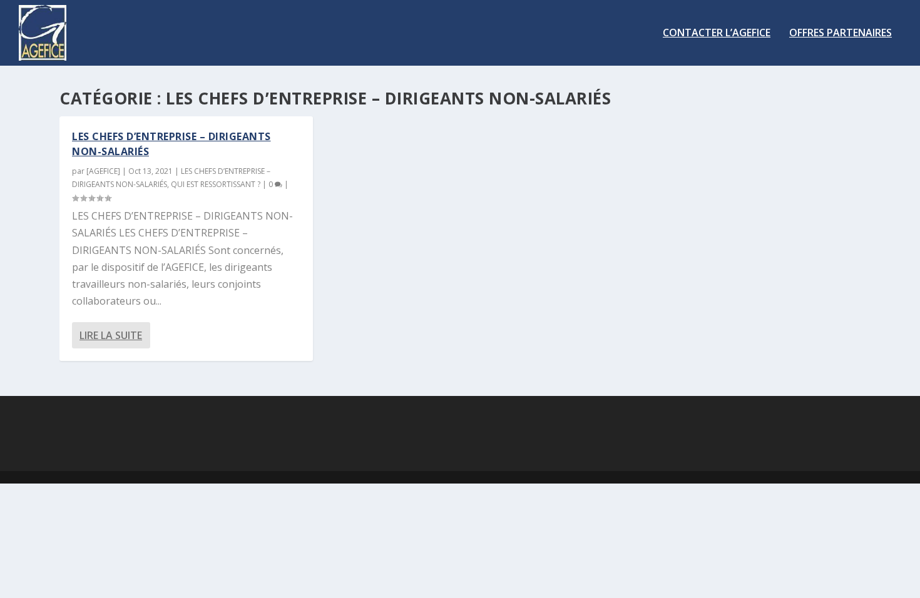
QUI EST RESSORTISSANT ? (215, 184)
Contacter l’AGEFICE (716, 33)
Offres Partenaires (840, 33)
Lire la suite (110, 335)
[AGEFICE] (103, 171)
